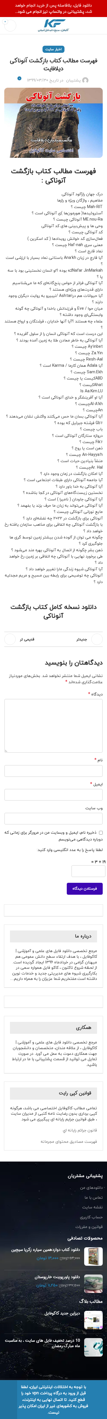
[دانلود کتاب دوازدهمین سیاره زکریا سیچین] (93, 1256)
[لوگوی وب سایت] (53, 24)
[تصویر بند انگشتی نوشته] (93, 1320)
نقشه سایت (92, 1207)
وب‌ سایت (94, 808)
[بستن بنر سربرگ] (7, 8)
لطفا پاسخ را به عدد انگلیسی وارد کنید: (70, 850)
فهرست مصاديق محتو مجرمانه (69, 1141)
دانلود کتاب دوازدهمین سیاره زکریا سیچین (45, 1250)
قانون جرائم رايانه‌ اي (80, 1130)
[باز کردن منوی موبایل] (100, 25)
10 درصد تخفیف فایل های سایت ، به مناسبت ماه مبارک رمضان (42, 1343)
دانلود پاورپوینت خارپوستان (57, 1277)
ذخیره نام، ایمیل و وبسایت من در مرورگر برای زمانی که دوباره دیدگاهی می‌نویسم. (54, 836)
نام (98, 760)
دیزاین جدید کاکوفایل (62, 1313)
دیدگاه (95, 694)
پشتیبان (73, 80)
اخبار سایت (53, 49)
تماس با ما (93, 1197)
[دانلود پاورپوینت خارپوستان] (93, 1284)
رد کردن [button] (8, 1399)
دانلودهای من (91, 1187)
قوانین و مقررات (89, 1227)
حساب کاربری (91, 1217)
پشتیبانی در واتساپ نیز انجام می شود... (50, 11)
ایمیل (96, 784)
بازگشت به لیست (54, 639)
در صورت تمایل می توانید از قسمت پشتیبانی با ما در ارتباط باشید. (54, 1059)
